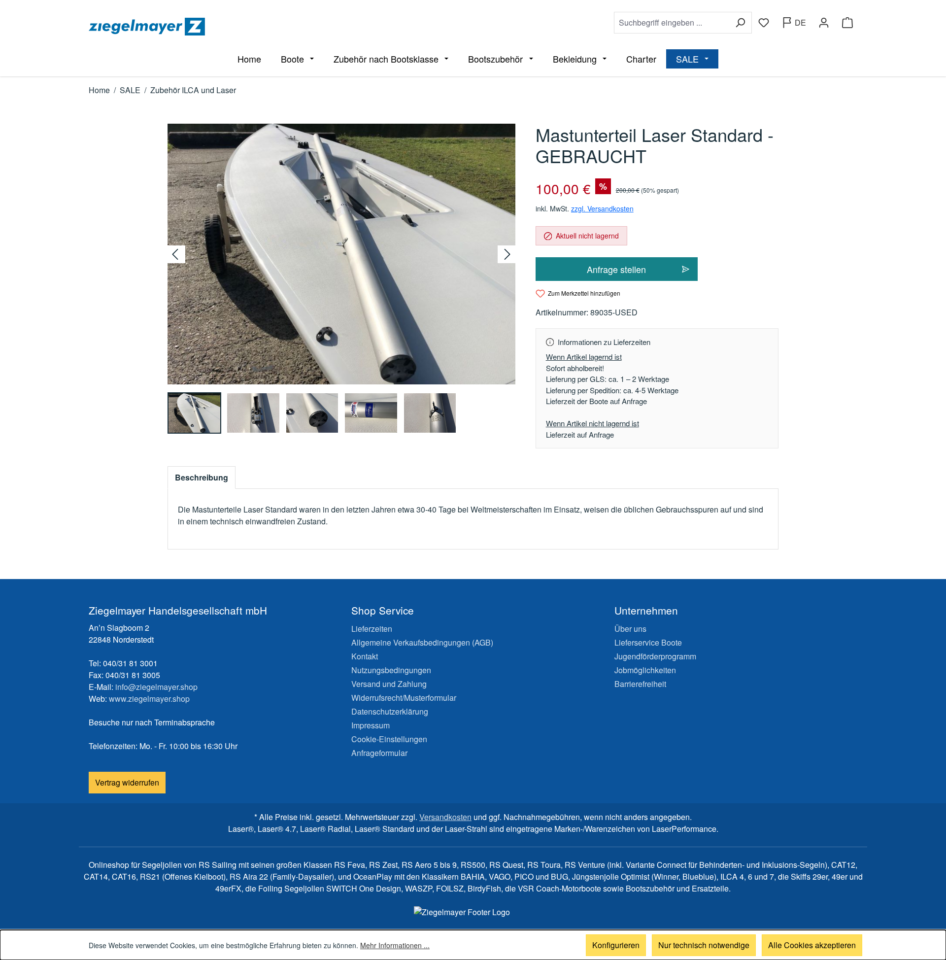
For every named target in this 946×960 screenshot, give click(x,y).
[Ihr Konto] (824, 23)
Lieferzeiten (371, 628)
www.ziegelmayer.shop (149, 698)
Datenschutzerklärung (389, 711)
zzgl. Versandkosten (602, 208)
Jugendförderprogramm (655, 656)
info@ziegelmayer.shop (156, 686)
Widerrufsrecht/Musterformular (403, 697)
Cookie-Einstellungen (389, 739)
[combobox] (671, 23)
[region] (342, 279)
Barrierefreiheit (640, 683)
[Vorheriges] (176, 254)
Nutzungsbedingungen (391, 670)
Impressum (370, 725)
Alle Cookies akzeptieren (812, 945)
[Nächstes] (506, 254)
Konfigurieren (616, 945)
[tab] (202, 477)
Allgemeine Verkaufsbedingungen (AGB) (422, 642)
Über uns (630, 628)
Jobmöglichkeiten (645, 670)
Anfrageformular (379, 752)
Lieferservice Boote (648, 642)
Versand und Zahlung (389, 683)
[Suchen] (740, 23)
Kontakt (364, 656)
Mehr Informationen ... (395, 945)
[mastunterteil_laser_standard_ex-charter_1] (341, 254)
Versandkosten (445, 817)
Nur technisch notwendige (703, 945)
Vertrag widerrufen (127, 782)
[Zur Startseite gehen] (279, 26)
